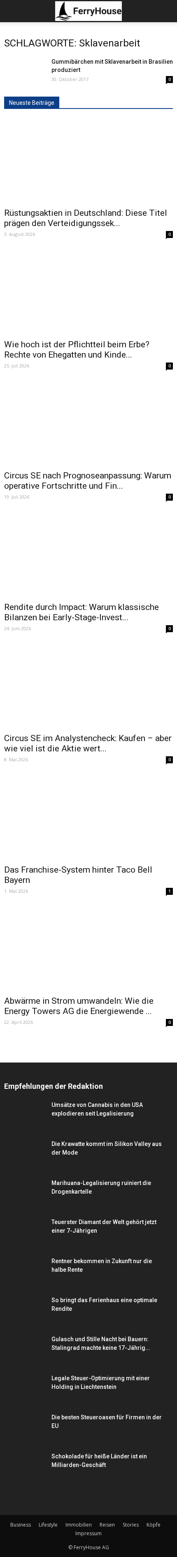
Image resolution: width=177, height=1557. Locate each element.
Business (20, 1524)
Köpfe (154, 1524)
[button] (165, 11)
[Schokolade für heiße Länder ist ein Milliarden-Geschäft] (24, 1473)
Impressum (88, 1533)
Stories (131, 1524)
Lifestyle (48, 1524)
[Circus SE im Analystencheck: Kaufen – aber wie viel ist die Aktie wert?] (88, 686)
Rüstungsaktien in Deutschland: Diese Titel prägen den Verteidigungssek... (85, 218)
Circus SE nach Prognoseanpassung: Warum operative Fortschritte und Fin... (87, 481)
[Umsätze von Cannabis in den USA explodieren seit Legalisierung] (24, 1131)
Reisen (107, 1524)
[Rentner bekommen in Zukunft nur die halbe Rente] (24, 1271)
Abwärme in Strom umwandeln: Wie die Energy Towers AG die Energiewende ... (79, 1006)
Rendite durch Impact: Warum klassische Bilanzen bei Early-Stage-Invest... (81, 612)
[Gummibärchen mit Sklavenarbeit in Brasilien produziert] (24, 87)
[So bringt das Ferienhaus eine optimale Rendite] (24, 1310)
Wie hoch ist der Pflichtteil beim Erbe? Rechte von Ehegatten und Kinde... (76, 350)
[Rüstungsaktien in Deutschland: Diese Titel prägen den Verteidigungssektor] (88, 161)
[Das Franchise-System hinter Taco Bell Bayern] (88, 817)
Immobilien (78, 1524)
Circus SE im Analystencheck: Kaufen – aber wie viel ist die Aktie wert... (88, 743)
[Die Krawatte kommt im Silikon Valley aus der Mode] (24, 1166)
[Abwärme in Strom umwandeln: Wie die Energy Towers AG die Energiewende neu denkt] (88, 949)
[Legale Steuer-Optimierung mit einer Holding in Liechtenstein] (24, 1400)
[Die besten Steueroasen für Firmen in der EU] (24, 1430)
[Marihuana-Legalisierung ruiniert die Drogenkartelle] (24, 1205)
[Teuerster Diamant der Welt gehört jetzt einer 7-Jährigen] (24, 1232)
